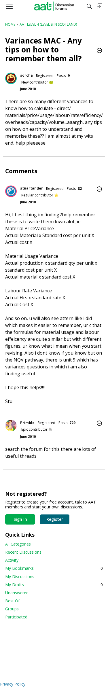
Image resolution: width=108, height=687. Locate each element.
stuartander (31, 188)
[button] (99, 51)
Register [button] (54, 519)
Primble (27, 422)
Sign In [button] (20, 519)
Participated (16, 617)
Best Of (12, 600)
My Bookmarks (54, 568)
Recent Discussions (23, 552)
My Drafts (54, 584)
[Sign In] (99, 6)
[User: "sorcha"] (11, 78)
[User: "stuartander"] (11, 191)
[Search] (89, 6)
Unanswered (17, 592)
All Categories (18, 544)
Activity (11, 560)
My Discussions (19, 576)
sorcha (26, 75)
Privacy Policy (12, 684)
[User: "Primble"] (11, 425)
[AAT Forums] (54, 6)
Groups (12, 609)
